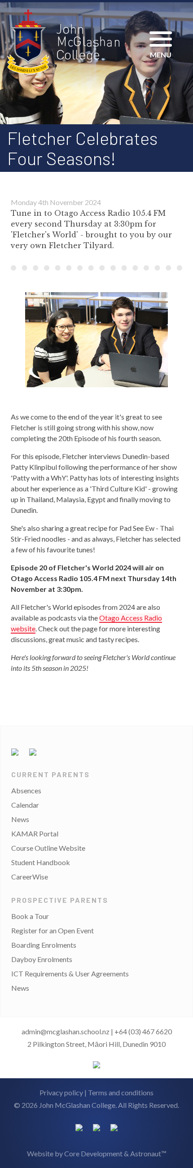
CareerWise (29, 876)
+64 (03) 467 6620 (143, 1031)
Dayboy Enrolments (41, 959)
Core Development (93, 1153)
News (20, 819)
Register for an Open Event (52, 930)
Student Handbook (40, 862)
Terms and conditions (121, 1092)
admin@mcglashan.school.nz (66, 1031)
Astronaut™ (148, 1153)
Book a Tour (30, 916)
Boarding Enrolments (43, 945)
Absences (26, 790)
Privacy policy (61, 1092)
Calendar (25, 805)
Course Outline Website (48, 848)
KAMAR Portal (34, 833)
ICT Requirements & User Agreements (70, 973)
